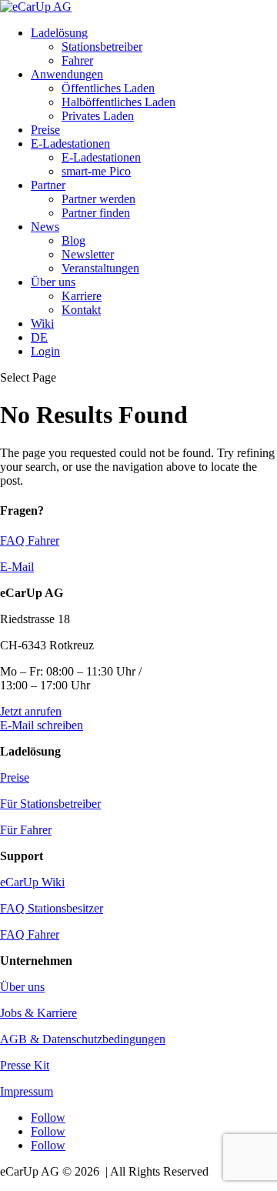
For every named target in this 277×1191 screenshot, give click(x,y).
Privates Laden (98, 115)
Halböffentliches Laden (118, 101)
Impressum (26, 1091)
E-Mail (17, 566)
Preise (45, 129)
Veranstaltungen (100, 268)
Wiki (42, 323)
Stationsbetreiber (102, 46)
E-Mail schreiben (41, 725)
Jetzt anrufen (31, 711)
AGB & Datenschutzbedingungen (82, 1039)
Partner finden (96, 212)
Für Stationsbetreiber (50, 803)
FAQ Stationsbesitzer (51, 908)
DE (39, 337)
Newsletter (88, 254)
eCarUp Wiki (32, 882)
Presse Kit (24, 1065)
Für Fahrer (26, 829)
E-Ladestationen (70, 143)
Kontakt (81, 309)
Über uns (53, 282)
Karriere (82, 295)
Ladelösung (59, 32)
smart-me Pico (96, 171)
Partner (48, 185)
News (45, 226)
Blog (73, 240)
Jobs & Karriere (38, 1012)
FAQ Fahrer (29, 540)
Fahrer (77, 60)
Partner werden (98, 198)
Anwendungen (67, 74)
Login (45, 351)
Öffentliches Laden (108, 88)
